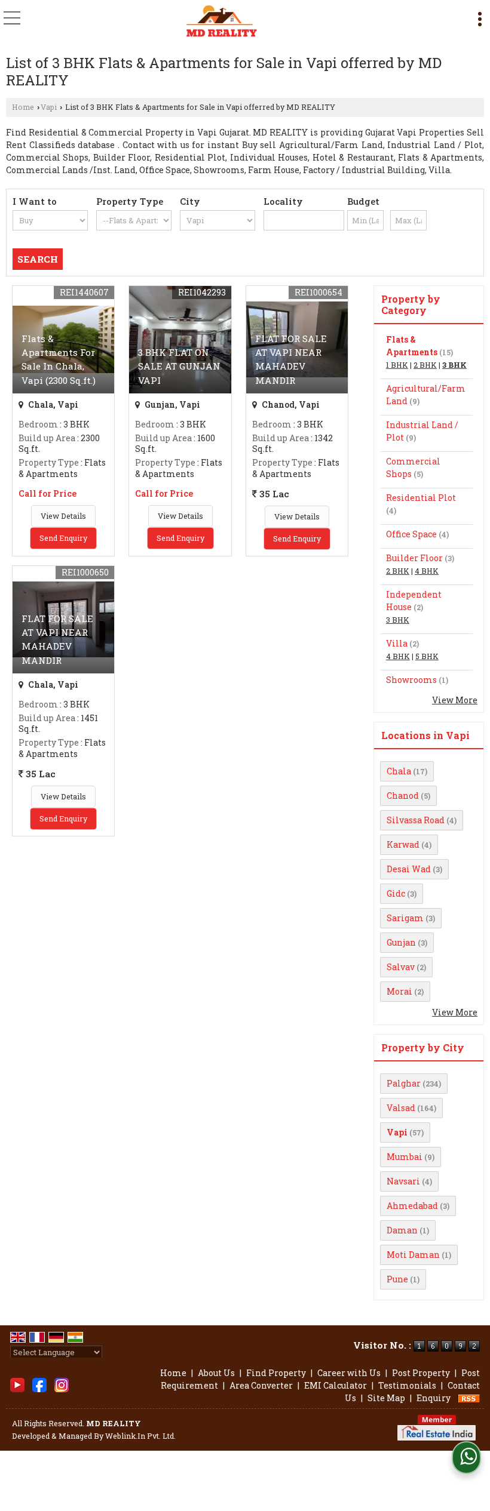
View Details (63, 516)
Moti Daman (413, 1254)
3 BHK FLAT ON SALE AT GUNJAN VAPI (179, 366)
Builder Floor (414, 558)
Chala (399, 771)
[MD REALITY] (221, 21)
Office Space (411, 534)
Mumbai (404, 1156)
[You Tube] (17, 1384)
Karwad (403, 844)
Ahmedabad (412, 1205)
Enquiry (433, 1398)
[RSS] (469, 1398)
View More (454, 700)
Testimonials (407, 1385)
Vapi (49, 107)
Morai (399, 991)
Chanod (403, 795)
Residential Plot (421, 497)
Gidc (396, 893)
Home (23, 107)
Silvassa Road (416, 820)
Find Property (276, 1372)
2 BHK (425, 365)
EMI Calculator (335, 1385)
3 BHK (454, 365)
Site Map (386, 1398)
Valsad (401, 1107)
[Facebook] (39, 1384)
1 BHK (397, 365)
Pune (397, 1279)
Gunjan (401, 942)
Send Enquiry (63, 538)
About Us (216, 1372)
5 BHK (427, 656)
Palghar (404, 1083)
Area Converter (261, 1385)
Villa (397, 643)
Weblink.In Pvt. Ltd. (140, 1436)
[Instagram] (61, 1384)
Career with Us (349, 1372)
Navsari (403, 1181)
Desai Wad (409, 869)
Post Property (421, 1372)
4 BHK (427, 571)
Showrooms (411, 679)
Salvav (401, 967)
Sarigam (405, 918)
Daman (402, 1230)
